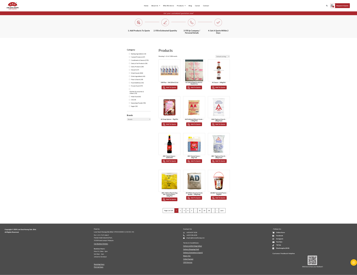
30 (209, 210)
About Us (154, 6)
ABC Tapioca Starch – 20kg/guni (218, 156)
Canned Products (138, 57)
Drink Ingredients (138, 76)
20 (204, 210)
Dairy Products (137, 66)
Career (197, 6)
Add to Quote (171, 87)
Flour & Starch (137, 79)
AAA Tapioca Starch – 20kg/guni (218, 120)
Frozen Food (137, 86)
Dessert (135, 70)
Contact (206, 6)
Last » (222, 210)
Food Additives (137, 83)
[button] (326, 5)
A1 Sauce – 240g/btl (219, 82)
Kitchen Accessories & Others (137, 92)
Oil (133, 100)
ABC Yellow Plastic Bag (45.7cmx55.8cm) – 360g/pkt (169, 194)
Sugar (134, 106)
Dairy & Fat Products (139, 63)
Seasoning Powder (138, 103)
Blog (190, 6)
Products (180, 6)
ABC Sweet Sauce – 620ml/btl (169, 156)
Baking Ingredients (138, 54)
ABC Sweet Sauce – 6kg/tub (194, 156)
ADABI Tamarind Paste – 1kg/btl (218, 193)
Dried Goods (137, 73)
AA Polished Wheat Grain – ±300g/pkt (194, 120)
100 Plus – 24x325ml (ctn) (169, 82)
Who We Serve (168, 6)
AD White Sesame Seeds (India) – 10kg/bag (194, 193)
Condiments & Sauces (139, 60)
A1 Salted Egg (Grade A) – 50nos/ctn (194, 83)
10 (200, 210)
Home (146, 6)
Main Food (136, 96)
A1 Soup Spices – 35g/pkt (169, 119)
